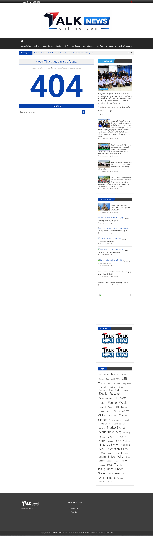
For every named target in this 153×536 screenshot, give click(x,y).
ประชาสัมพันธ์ (26, 46)
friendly (117, 411)
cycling (112, 387)
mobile (102, 437)
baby (101, 374)
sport (117, 460)
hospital (103, 423)
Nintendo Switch (109, 444)
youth (109, 482)
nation (102, 441)
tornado (102, 465)
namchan (115, 107)
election (124, 390)
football (124, 407)
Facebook (74, 509)
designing (103, 390)
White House (107, 478)
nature (118, 440)
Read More (102, 114)
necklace (126, 441)
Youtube (74, 512)
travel (110, 465)
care (124, 374)
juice (110, 424)
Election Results (109, 393)
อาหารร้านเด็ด (88, 46)
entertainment (106, 398)
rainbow (115, 453)
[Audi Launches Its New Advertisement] (111, 249)
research (125, 453)
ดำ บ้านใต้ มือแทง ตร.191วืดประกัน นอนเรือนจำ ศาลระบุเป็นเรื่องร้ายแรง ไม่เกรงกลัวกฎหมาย (63, 53)
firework (102, 407)
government (115, 420)
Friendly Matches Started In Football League (112, 231)
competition (126, 384)
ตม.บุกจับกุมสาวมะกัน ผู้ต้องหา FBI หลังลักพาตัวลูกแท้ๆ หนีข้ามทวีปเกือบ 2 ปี (121, 208)
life (124, 424)
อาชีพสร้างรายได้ (125, 46)
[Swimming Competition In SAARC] (110, 260)
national (110, 441)
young (102, 481)
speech (110, 461)
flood (110, 407)
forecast (102, 411)
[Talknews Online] (21, 40)
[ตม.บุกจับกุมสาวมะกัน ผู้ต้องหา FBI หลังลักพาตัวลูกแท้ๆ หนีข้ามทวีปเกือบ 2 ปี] (104, 207)
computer (103, 387)
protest (102, 453)
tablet (125, 460)
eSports (121, 398)
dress (111, 390)
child (109, 384)
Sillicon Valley (116, 456)
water (110, 474)
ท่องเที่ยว (59, 46)
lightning (102, 428)
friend (109, 411)
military (126, 432)
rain (109, 453)
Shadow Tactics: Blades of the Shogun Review (113, 283)
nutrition (125, 445)
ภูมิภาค (37, 46)
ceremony (115, 379)
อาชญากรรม (111, 46)
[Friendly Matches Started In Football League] (113, 228)
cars (107, 379)
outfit (101, 449)
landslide (117, 424)
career (101, 379)
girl (115, 415)
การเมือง (100, 46)
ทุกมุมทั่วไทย (48, 46)
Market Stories (116, 427)
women (120, 478)
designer (119, 387)
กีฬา (66, 46)
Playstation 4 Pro (117, 449)
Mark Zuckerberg (110, 432)
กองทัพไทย (76, 46)
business (116, 374)
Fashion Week (117, 402)
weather (119, 473)
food (117, 406)
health (127, 420)
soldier (102, 461)
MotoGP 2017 (116, 437)
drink (117, 390)
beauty (106, 374)
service (102, 457)
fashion (102, 403)
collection (116, 384)
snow (128, 457)
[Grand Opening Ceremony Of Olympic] (111, 217)
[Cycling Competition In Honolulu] (109, 238)
